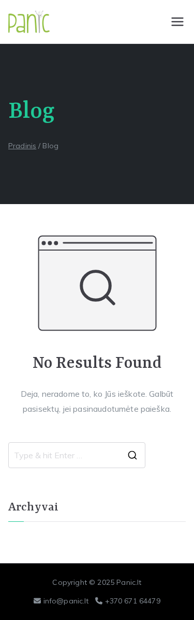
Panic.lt (128, 582)
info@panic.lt (66, 601)
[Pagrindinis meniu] (177, 21)
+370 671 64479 (132, 601)
